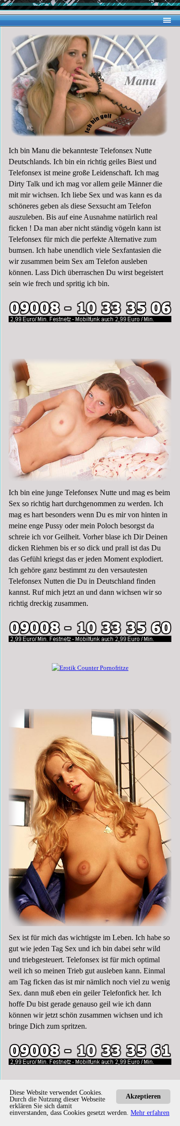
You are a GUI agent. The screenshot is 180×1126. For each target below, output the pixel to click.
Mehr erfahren (150, 1112)
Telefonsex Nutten (36, 581)
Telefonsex (25, 173)
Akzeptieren (143, 1096)
